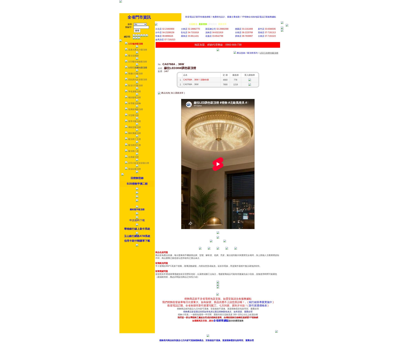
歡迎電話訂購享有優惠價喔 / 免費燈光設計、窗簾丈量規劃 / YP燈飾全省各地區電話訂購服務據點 (230, 17)
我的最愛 (288, 336)
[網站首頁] (120, 2)
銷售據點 (229, 336)
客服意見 (244, 336)
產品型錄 (215, 336)
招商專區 (259, 336)
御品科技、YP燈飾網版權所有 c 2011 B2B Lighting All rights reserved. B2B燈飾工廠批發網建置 (206, 345)
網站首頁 (273, 336)
